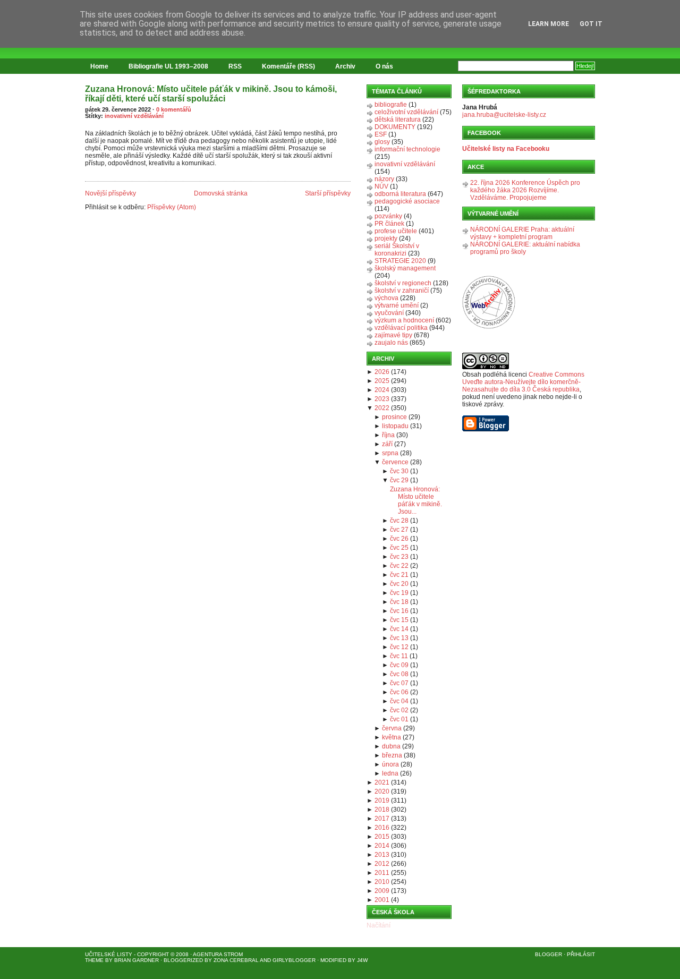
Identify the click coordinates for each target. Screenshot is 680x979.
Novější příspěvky (110, 193)
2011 (382, 872)
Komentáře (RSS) (288, 66)
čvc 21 (399, 574)
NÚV (381, 186)
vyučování (389, 313)
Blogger (548, 954)
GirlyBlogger (294, 960)
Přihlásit (581, 954)
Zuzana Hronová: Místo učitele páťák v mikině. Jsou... (416, 500)
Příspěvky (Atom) (171, 207)
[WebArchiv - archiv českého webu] (488, 326)
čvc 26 (399, 538)
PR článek (389, 223)
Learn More (548, 24)
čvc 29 (399, 480)
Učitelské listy (108, 954)
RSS (235, 66)
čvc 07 (399, 683)
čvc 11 (399, 656)
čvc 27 (399, 529)
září (387, 444)
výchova (386, 298)
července (395, 462)
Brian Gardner (136, 960)
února (390, 764)
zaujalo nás (391, 342)
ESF (381, 134)
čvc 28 (399, 520)
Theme (94, 960)
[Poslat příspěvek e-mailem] (86, 175)
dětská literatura (398, 119)
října (388, 435)
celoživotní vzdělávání (406, 112)
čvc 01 (399, 719)
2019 (382, 800)
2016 (382, 827)
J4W (362, 960)
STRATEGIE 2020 (400, 261)
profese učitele (396, 231)
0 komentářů (173, 109)
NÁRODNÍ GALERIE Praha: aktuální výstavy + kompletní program (522, 233)
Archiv (345, 66)
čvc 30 (399, 471)
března (392, 755)
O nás (384, 66)
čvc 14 (399, 629)
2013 (382, 854)
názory (384, 179)
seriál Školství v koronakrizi (397, 249)
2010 (382, 882)
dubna (391, 746)
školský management (405, 268)
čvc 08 (399, 674)
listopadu (395, 426)
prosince (394, 417)
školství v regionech (403, 283)
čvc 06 (399, 692)
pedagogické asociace (407, 201)
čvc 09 (399, 665)
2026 (382, 372)
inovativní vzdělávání (134, 116)
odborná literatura (400, 194)
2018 (382, 809)
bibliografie (391, 104)
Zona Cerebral (236, 960)
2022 (382, 408)
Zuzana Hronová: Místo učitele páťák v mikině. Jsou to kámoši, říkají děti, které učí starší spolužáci (211, 93)
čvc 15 (399, 620)
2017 (382, 818)
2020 (382, 791)
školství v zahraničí (402, 290)
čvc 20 (399, 584)
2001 (382, 900)
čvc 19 (399, 593)
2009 (382, 891)
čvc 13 (399, 638)
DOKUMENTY (395, 127)
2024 (382, 390)
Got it (591, 24)
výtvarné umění (397, 305)
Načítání (378, 925)
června (392, 728)
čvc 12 (399, 647)
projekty (386, 238)
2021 (382, 782)
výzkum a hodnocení (404, 320)
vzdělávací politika (401, 327)
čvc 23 (399, 556)
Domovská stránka (221, 193)
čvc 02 (399, 710)
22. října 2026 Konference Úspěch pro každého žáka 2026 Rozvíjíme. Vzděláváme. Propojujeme (525, 190)
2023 (382, 399)
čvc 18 (399, 602)
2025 (382, 381)
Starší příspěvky (328, 193)
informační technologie (407, 149)
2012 (382, 863)
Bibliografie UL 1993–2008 (168, 66)
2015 (382, 836)
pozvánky (388, 216)
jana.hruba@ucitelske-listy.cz (504, 114)
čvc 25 (399, 547)
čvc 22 (399, 565)
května (391, 737)
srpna (390, 453)
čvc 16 (399, 611)
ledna (390, 773)
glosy (382, 142)
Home (99, 66)
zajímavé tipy (393, 335)
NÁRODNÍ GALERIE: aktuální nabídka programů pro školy (525, 248)
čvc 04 (399, 701)
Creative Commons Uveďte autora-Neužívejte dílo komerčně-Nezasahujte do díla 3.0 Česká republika (523, 382)
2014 (382, 845)
